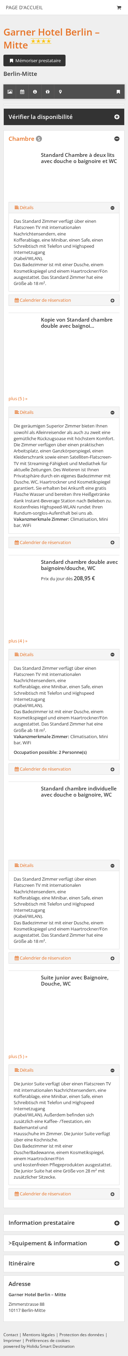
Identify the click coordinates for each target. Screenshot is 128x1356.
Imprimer (12, 1340)
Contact (10, 1335)
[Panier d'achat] (119, 7)
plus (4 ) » (18, 640)
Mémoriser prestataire (37, 60)
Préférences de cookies (48, 1340)
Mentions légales (39, 1335)
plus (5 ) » (18, 398)
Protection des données (81, 1335)
